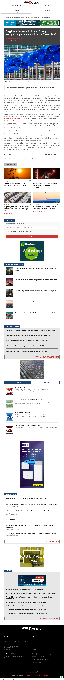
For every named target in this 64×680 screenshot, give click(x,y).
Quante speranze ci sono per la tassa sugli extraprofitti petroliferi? (45, 185)
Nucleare (48, 10)
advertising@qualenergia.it (14, 657)
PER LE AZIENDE (9, 653)
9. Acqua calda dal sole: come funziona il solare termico (25, 590)
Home (5, 16)
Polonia (37, 158)
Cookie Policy (38, 675)
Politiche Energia (22, 16)
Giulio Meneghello (8, 213)
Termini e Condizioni (47, 675)
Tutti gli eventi (52, 542)
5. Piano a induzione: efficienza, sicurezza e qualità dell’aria (26, 606)
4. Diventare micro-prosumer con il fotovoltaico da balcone (26, 610)
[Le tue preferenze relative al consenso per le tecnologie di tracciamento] (61, 677)
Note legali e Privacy (29, 675)
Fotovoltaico (35, 640)
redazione (34, 672)
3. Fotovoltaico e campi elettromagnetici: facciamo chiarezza (26, 613)
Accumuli (34, 647)
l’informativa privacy (24, 233)
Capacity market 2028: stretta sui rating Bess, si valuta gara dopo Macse (16, 209)
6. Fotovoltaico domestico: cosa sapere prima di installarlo (26, 602)
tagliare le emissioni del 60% (13, 119)
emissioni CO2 (23, 158)
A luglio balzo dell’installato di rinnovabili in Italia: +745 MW (44, 208)
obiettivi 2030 (30, 158)
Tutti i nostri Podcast (49, 618)
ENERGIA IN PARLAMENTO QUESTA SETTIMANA (31, 425)
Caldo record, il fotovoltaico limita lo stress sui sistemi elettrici (17, 184)
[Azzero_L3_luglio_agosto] (32, 23)
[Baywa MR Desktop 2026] (32, 251)
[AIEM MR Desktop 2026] (32, 369)
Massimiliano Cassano (9, 188)
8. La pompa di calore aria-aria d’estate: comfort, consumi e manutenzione (31, 593)
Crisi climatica (12, 16)
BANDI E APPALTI (21, 387)
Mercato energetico (36, 645)
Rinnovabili (34, 642)
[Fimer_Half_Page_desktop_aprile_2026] (32, 464)
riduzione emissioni (44, 158)
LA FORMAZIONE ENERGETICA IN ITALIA (28, 400)
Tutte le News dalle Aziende (47, 357)
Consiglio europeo (13, 158)
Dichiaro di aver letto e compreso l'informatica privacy (20, 231)
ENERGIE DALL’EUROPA (23, 412)
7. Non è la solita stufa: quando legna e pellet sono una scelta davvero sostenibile (29, 598)
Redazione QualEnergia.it (14, 38)
